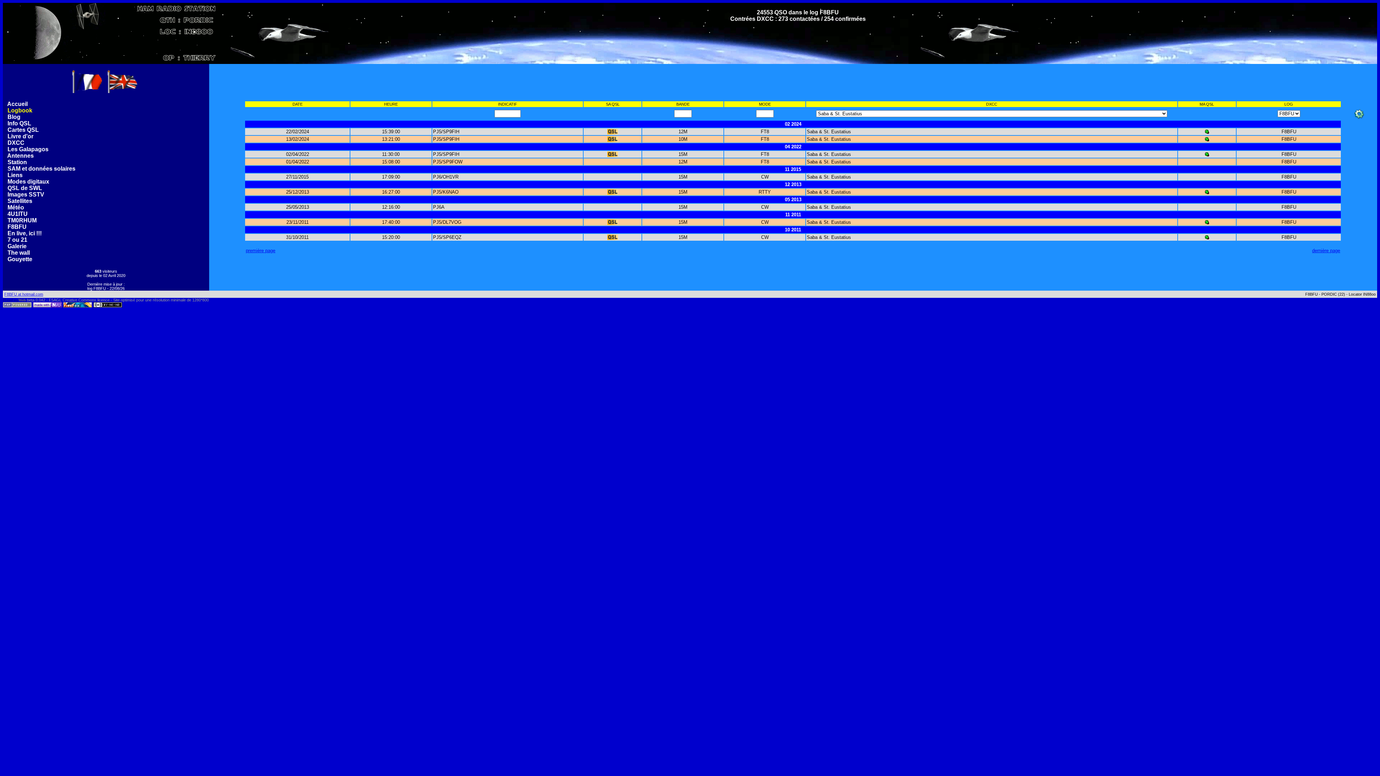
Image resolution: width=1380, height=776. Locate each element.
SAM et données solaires (42, 169)
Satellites (21, 201)
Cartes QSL (23, 130)
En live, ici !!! (25, 233)
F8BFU (18, 227)
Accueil (17, 104)
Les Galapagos (29, 149)
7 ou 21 (18, 240)
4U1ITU (18, 214)
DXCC (16, 143)
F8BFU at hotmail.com (23, 294)
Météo (17, 207)
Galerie (18, 246)
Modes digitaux (29, 182)
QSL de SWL (25, 188)
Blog (14, 117)
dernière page (1326, 250)
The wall (19, 253)
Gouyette (21, 259)
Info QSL (19, 123)
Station (18, 162)
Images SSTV (27, 194)
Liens (16, 175)
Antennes (21, 156)
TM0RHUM (23, 220)
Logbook (20, 110)
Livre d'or (20, 136)
